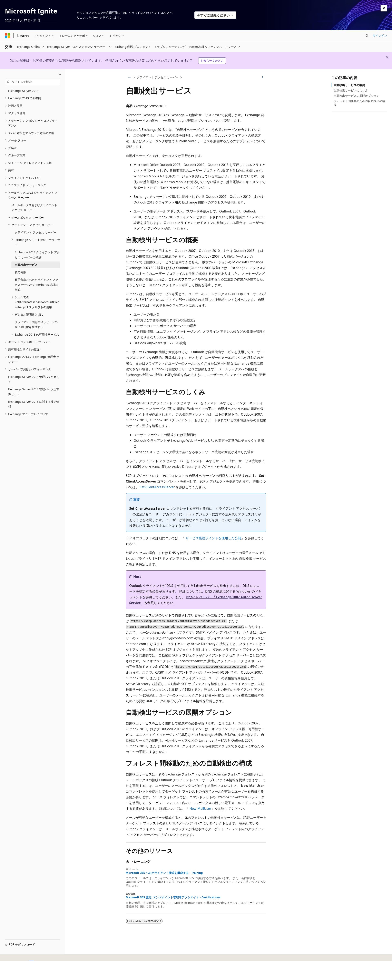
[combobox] (32, 82)
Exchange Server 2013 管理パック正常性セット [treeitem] (33, 391)
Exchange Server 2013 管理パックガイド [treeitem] (33, 379)
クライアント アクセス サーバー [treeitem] (35, 232)
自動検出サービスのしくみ (351, 90)
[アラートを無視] (384, 8)
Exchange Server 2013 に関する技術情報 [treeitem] (33, 404)
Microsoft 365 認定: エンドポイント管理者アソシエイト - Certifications (173, 897)
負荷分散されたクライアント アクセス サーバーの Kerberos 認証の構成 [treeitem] (36, 284)
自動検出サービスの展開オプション (356, 96)
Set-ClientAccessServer (157, 487)
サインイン (380, 35)
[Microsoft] (7, 35)
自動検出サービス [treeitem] (26, 265)
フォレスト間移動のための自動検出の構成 (359, 103)
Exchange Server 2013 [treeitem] (23, 91)
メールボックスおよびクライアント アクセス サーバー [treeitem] (34, 207)
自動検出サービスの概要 (349, 85)
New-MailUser (200, 808)
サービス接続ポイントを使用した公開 (213, 538)
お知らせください (212, 60)
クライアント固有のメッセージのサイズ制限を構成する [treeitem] (36, 324)
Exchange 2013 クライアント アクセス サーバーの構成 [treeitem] (37, 254)
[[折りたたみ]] (59, 74)
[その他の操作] (262, 77)
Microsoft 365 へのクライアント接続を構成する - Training (164, 873)
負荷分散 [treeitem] (20, 272)
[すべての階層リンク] (129, 77)
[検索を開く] (367, 35)
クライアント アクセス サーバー (157, 77)
